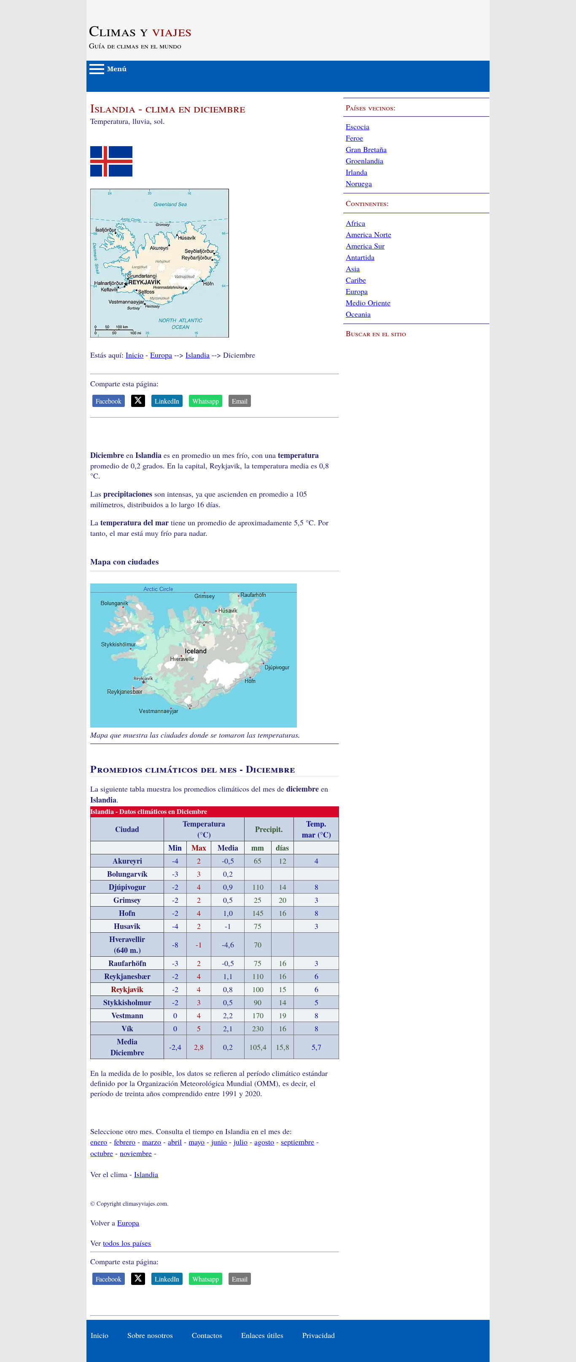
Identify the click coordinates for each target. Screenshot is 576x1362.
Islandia (198, 355)
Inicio (134, 355)
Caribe (356, 280)
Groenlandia (364, 160)
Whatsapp (205, 400)
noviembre (136, 1153)
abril (175, 1142)
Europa (161, 355)
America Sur (365, 246)
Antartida (360, 257)
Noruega (359, 183)
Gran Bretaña (366, 149)
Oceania (358, 314)
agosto (264, 1142)
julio (241, 1142)
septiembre (297, 1142)
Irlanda (356, 172)
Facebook (108, 400)
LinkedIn (167, 400)
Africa (355, 223)
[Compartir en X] (138, 401)
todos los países (127, 1243)
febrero (124, 1142)
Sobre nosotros (150, 1335)
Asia (353, 268)
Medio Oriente (368, 302)
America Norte (368, 234)
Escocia (357, 126)
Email (240, 400)
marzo (151, 1142)
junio (219, 1142)
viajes (140, 30)
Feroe (354, 138)
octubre (101, 1153)
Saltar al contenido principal (129, 5)
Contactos (207, 1335)
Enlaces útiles (262, 1335)
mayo (196, 1142)
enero (98, 1142)
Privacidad (318, 1335)
